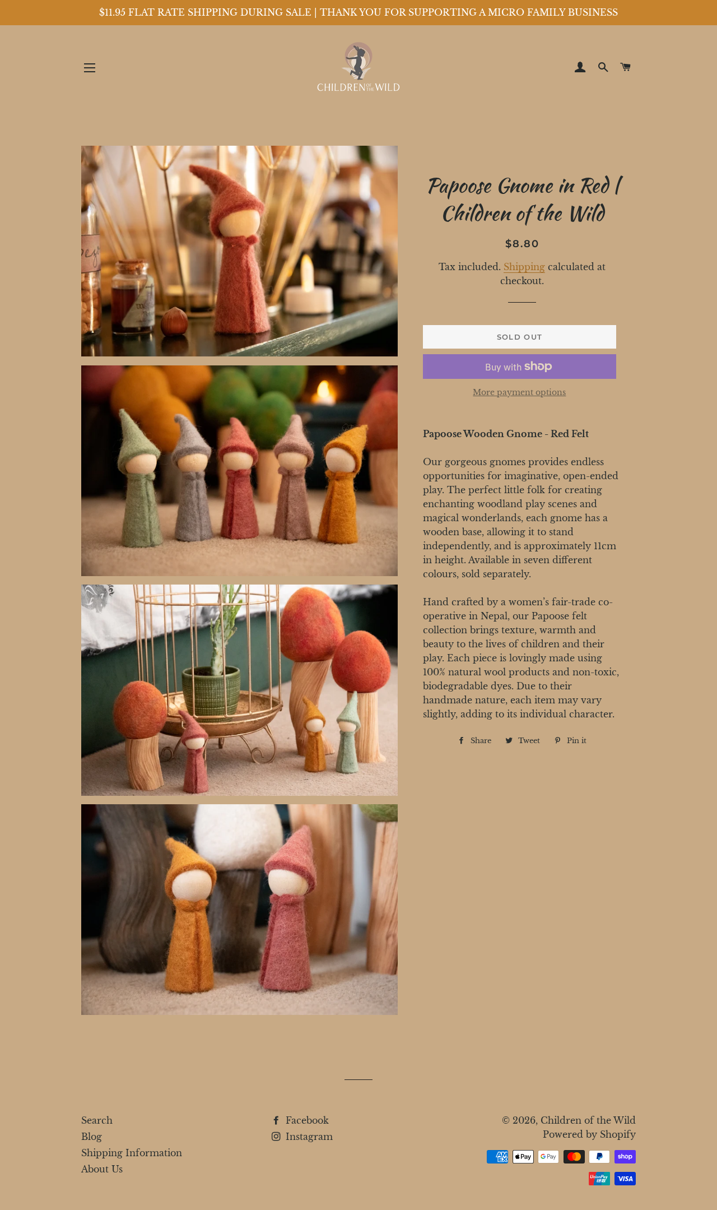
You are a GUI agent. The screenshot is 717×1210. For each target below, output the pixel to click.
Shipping (524, 266)
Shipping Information (131, 1152)
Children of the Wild (588, 1120)
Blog (91, 1136)
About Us (102, 1169)
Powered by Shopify (589, 1134)
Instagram (308, 1136)
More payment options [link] (519, 392)
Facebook (306, 1120)
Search (97, 1120)
